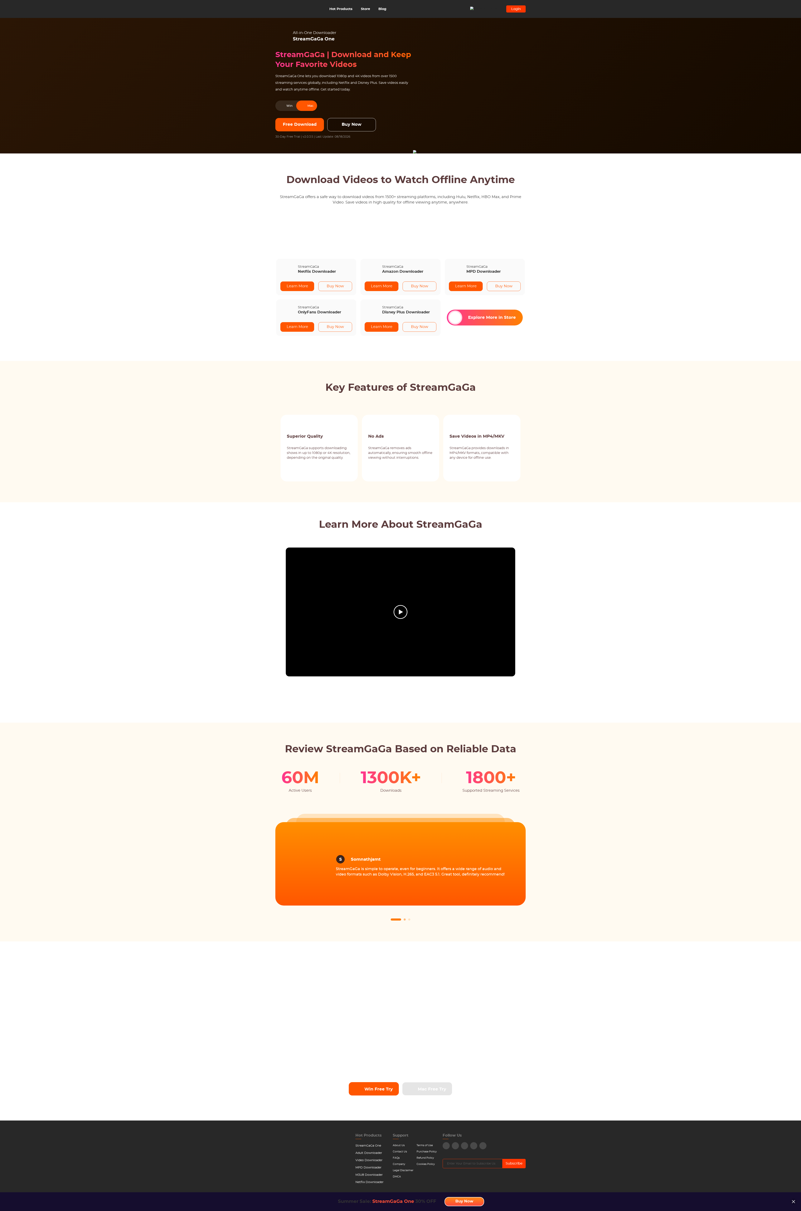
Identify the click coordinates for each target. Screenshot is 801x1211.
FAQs (396, 1158)
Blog (382, 9)
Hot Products (341, 9)
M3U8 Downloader (369, 1174)
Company (399, 1164)
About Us (399, 1145)
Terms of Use (425, 1145)
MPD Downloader (368, 1167)
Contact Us (400, 1151)
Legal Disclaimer (403, 1170)
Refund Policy (425, 1158)
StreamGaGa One (368, 1145)
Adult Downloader (368, 1153)
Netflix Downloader (369, 1182)
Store (365, 9)
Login (516, 9)
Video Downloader (369, 1160)
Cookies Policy (426, 1164)
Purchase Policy (427, 1151)
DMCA (397, 1176)
